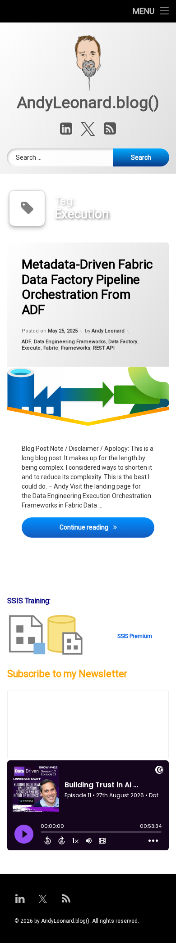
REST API (104, 348)
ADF (26, 342)
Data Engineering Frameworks (70, 342)
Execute (31, 348)
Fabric (50, 348)
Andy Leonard (108, 331)
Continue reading (107, 527)
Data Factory (122, 342)
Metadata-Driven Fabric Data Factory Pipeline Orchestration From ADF (87, 287)
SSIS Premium (134, 636)
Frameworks (75, 348)
